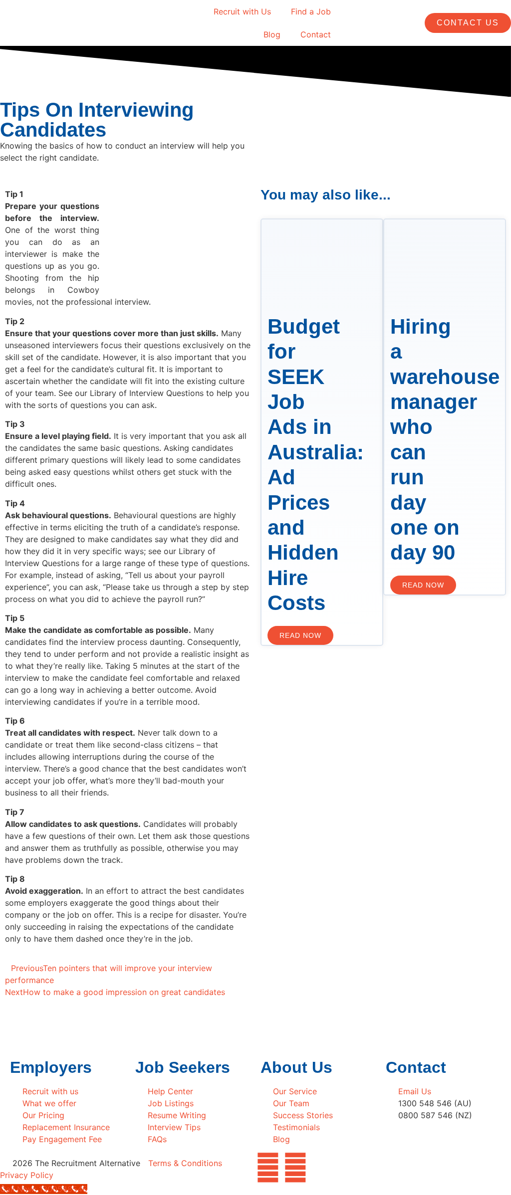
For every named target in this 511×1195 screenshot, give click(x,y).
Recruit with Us (242, 11)
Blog (271, 34)
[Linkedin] (295, 1167)
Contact (315, 34)
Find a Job (311, 11)
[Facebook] (268, 1167)
